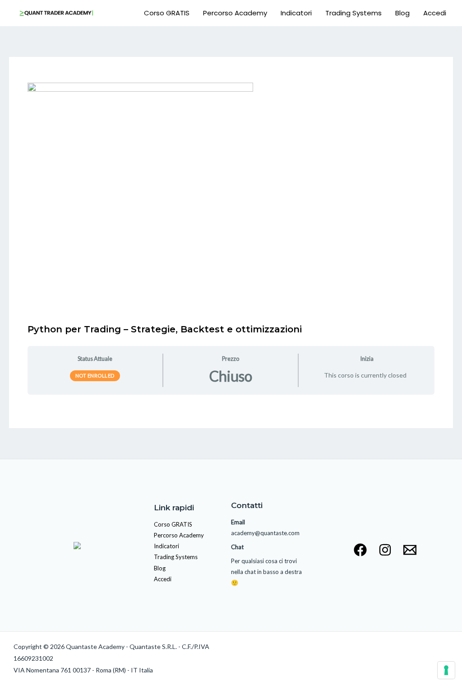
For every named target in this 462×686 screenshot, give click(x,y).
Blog (402, 13)
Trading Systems (353, 13)
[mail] (410, 550)
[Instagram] (385, 550)
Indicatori (296, 13)
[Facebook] (360, 550)
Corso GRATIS (166, 13)
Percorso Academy (235, 13)
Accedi (434, 13)
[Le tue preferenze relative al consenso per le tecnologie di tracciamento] (446, 670)
